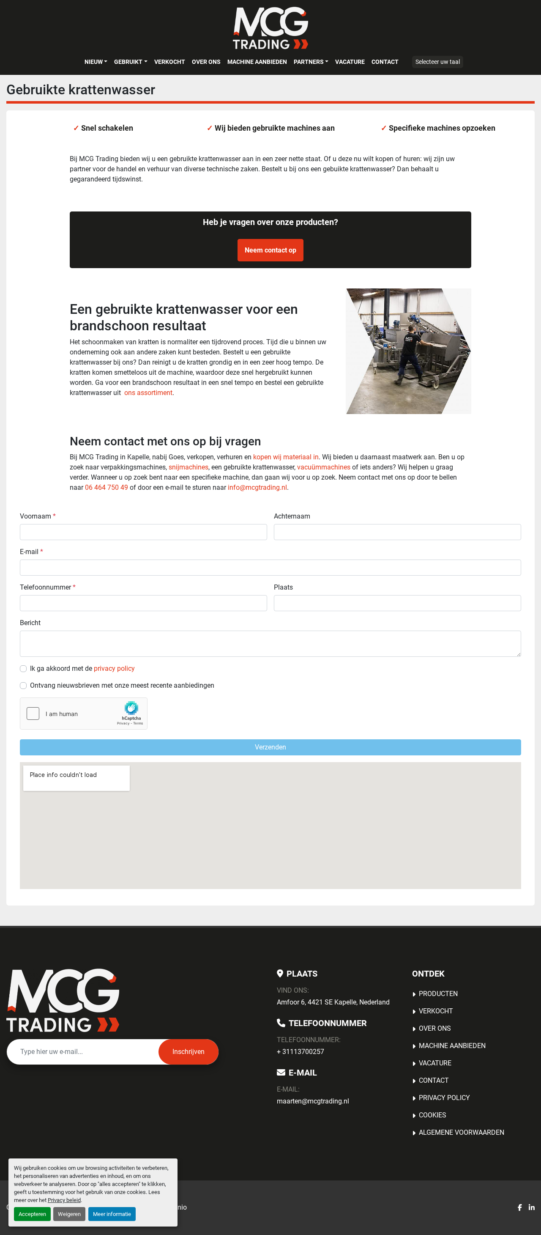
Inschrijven (188, 1052)
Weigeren (69, 1214)
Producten (438, 994)
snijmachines (188, 467)
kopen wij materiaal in (286, 457)
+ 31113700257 (300, 1052)
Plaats (283, 587)
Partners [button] (309, 61)
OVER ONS (206, 61)
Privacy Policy (444, 1098)
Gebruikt (128, 61)
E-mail (31, 552)
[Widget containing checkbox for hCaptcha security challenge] (84, 713)
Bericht (30, 623)
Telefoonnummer (48, 587)
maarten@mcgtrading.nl (313, 1101)
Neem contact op (270, 250)
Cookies (432, 1115)
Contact (385, 61)
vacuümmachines (323, 467)
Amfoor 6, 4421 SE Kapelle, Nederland (333, 1002)
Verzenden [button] (270, 747)
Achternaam (292, 516)
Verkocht (169, 61)
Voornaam (38, 516)
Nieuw (94, 61)
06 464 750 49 (106, 487)
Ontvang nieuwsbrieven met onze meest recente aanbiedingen (122, 685)
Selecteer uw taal (437, 61)
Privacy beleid (64, 1200)
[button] (96, 62)
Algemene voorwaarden (461, 1132)
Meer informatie (112, 1214)
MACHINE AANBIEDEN (257, 61)
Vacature (350, 61)
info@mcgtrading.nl (257, 487)
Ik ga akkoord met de (82, 668)
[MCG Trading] (62, 1000)
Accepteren (32, 1214)
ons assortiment (148, 393)
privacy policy (114, 668)
